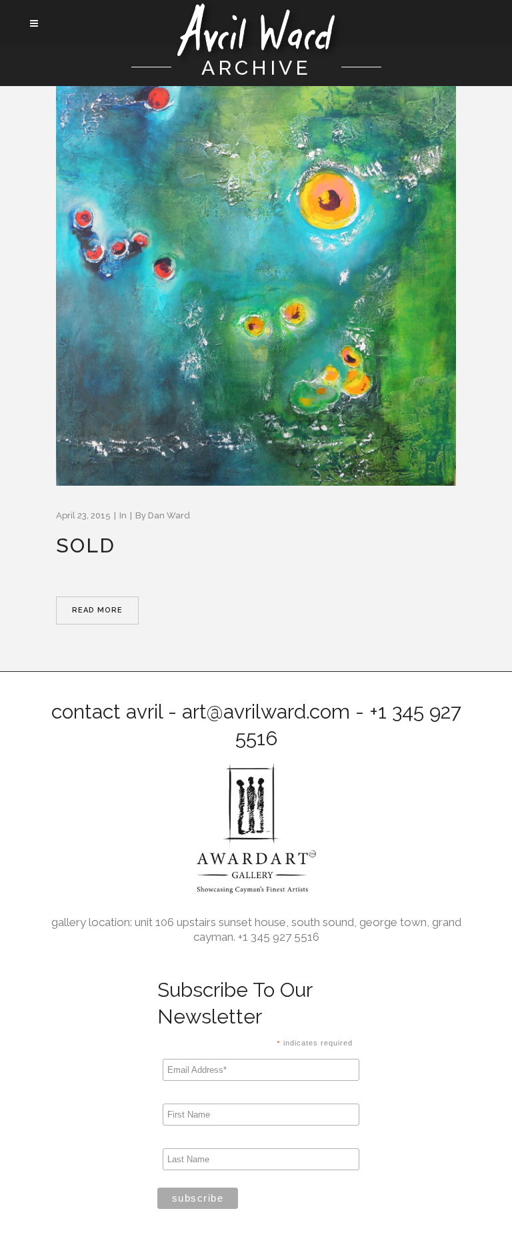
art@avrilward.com (266, 711)
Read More (97, 610)
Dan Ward (169, 515)
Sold (85, 545)
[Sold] (256, 286)
